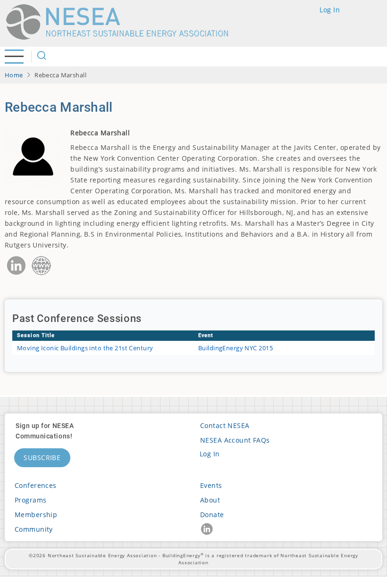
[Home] (121, 22)
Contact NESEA (225, 425)
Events (211, 485)
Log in (330, 9)
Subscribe (42, 457)
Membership (36, 514)
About (210, 499)
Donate (212, 514)
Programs (30, 499)
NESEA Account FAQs (235, 440)
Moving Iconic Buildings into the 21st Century (85, 348)
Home (14, 75)
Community (34, 529)
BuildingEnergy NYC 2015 (235, 348)
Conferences (36, 485)
